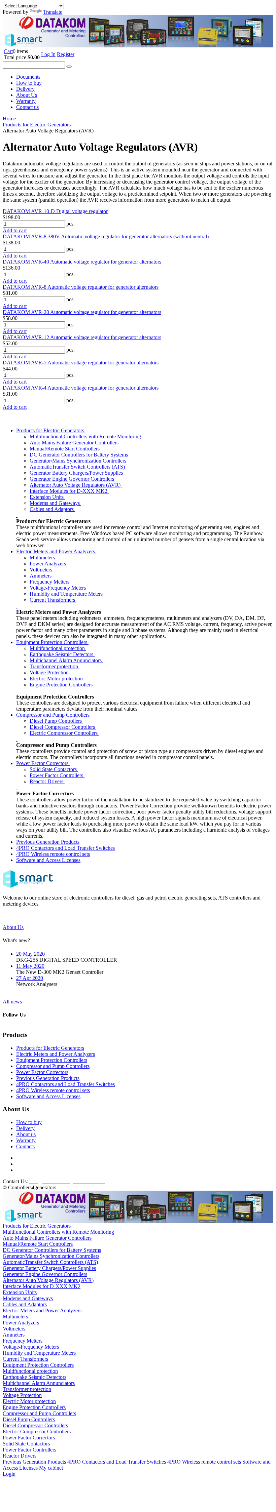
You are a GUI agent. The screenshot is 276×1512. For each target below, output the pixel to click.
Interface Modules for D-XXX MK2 (69, 491)
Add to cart (15, 230)
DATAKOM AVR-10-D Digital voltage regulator (55, 211)
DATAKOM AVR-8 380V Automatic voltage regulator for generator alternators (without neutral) (106, 236)
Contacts (25, 1146)
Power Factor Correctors (43, 763)
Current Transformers (53, 600)
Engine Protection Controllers (62, 684)
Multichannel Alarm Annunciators (66, 660)
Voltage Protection (50, 672)
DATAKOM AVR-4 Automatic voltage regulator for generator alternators (81, 388)
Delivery (25, 89)
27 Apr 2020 (29, 978)
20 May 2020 (30, 954)
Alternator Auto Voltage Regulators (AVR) (76, 485)
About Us (26, 95)
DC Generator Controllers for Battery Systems (79, 454)
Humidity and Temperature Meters (67, 594)
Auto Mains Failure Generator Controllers (75, 442)
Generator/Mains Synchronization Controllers (79, 461)
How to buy (29, 83)
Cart (8, 51)
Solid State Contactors (54, 769)
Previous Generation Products (47, 842)
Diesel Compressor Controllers (63, 727)
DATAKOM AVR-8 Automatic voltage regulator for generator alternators (81, 287)
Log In (48, 54)
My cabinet (51, 1468)
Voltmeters (42, 569)
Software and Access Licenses (48, 860)
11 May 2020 (30, 966)
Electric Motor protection (57, 678)
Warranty (26, 101)
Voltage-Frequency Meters (58, 588)
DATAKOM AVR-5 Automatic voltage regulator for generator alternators (81, 362)
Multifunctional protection (58, 648)
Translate (52, 12)
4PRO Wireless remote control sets (53, 854)
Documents (28, 77)
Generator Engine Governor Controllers (72, 479)
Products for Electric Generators (50, 430)
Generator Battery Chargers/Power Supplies (77, 473)
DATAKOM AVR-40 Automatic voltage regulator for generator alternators (82, 262)
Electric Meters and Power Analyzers (56, 551)
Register (65, 54)
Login (9, 1474)
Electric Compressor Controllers (64, 733)
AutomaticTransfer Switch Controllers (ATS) (78, 467)
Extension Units (47, 497)
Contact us (27, 107)
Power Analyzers (48, 563)
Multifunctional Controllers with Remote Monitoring (86, 436)
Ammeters (41, 576)
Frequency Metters (50, 582)
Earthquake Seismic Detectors (62, 654)
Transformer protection (54, 666)
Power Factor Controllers (57, 775)
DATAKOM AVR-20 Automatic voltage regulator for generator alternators (82, 312)
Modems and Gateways (55, 503)
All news (12, 1001)
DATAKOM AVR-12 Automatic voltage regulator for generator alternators (82, 337)
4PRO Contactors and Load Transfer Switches (65, 848)
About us (26, 1134)
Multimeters (43, 557)
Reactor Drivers (47, 781)
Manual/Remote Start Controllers (65, 448)
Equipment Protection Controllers (52, 642)
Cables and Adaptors (52, 509)
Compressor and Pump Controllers (53, 715)
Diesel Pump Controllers (56, 721)
